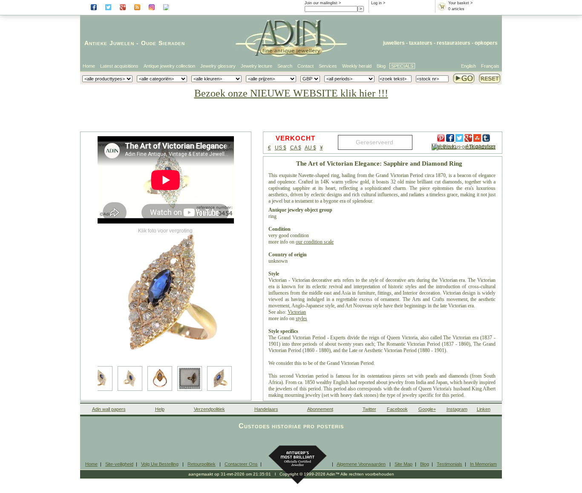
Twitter (369, 409)
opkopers (486, 43)
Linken (483, 409)
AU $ (310, 148)
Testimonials (449, 464)
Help (159, 409)
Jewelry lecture (256, 66)
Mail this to (444, 146)
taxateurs (420, 43)
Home (89, 66)
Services (328, 66)
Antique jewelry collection (169, 66)
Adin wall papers (109, 409)
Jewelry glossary (218, 66)
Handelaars (266, 409)
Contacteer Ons (241, 464)
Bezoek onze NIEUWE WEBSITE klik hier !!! (291, 93)
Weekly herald (357, 66)
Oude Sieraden (163, 43)
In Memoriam (483, 464)
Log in (376, 3)
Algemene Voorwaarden (361, 464)
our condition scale (315, 242)
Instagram (457, 409)
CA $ (295, 148)
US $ (280, 148)
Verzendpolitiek (209, 409)
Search (284, 66)
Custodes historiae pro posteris (291, 426)
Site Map (403, 464)
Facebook (397, 409)
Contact (305, 66)
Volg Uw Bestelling (160, 464)
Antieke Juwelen (109, 43)
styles (301, 318)
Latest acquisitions (119, 66)
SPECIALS (402, 66)
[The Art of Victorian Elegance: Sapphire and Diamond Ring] (166, 294)
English (468, 66)
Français (490, 66)
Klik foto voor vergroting (165, 231)
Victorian (297, 312)
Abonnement (320, 409)
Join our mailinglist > (323, 3)
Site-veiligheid (119, 464)
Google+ (427, 409)
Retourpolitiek (201, 464)
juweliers (394, 43)
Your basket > (460, 3)
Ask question (481, 146)
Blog (381, 66)
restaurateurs (453, 43)
